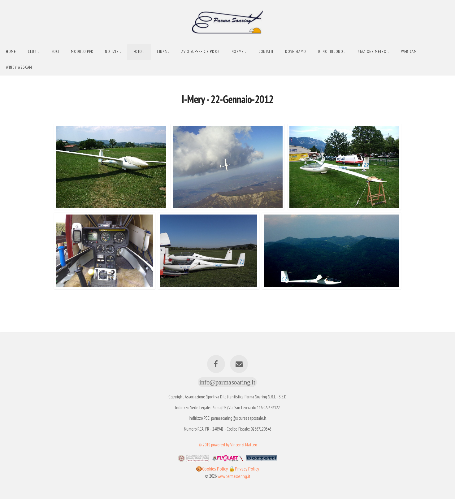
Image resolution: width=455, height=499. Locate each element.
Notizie (111, 51)
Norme (238, 51)
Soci (55, 51)
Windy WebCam (19, 67)
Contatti (265, 51)
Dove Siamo (295, 51)
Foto (137, 51)
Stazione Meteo (372, 51)
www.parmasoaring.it (234, 476)
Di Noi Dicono (330, 51)
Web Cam (409, 51)
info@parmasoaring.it (227, 382)
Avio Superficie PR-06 (200, 51)
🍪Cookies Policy (212, 469)
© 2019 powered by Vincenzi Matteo (227, 444)
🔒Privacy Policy (244, 469)
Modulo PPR (82, 51)
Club (32, 51)
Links (162, 51)
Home (11, 51)
